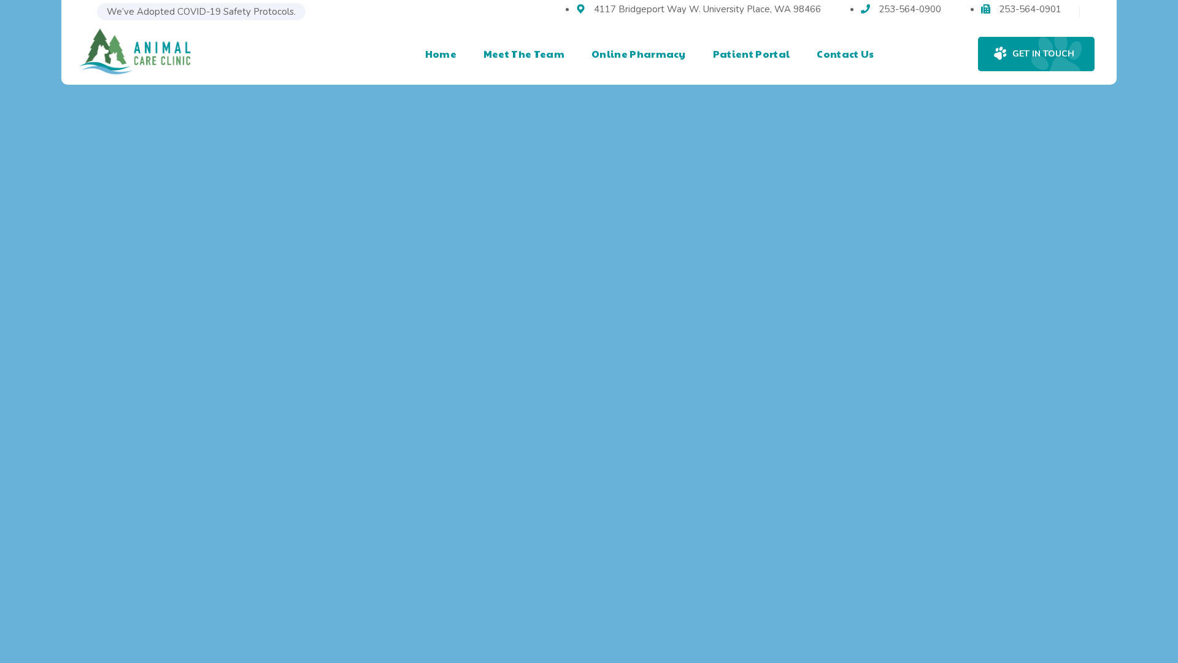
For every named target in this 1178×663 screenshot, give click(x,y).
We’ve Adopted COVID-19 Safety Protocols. (201, 12)
